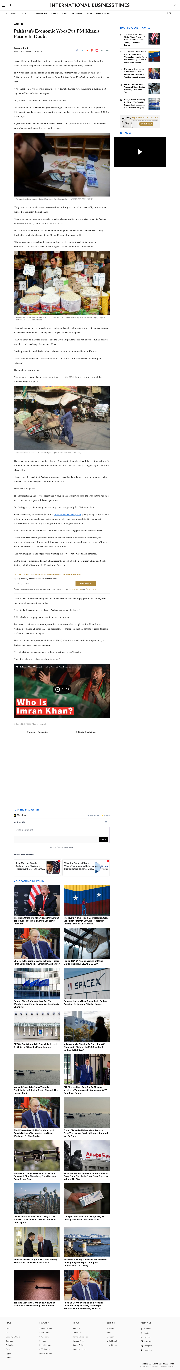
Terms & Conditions (80, 1337)
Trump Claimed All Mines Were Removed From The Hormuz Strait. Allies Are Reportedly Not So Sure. (87, 1133)
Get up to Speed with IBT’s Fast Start (144, 118)
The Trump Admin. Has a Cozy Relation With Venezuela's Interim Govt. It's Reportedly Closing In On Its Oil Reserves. (86, 921)
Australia (110, 1328)
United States (112, 1345)
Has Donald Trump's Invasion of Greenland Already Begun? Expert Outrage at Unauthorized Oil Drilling (85, 1263)
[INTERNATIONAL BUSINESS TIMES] (90, 5)
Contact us (77, 1333)
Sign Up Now (146, 124)
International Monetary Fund (67, 514)
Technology (77, 13)
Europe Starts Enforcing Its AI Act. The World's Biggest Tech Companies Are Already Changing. (36, 1004)
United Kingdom (113, 1341)
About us (76, 1328)
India (109, 1333)
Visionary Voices (45, 1328)
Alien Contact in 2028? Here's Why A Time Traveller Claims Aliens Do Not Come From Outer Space (35, 1220)
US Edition (170, 13)
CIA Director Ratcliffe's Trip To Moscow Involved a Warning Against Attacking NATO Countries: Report (85, 1090)
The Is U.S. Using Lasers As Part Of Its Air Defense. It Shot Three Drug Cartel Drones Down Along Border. (35, 1176)
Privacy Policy (91, 589)
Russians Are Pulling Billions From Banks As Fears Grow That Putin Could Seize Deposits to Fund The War (86, 1176)
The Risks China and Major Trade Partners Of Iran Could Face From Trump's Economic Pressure (36, 921)
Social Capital (44, 1333)
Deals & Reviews (103, 13)
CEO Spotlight (44, 1349)
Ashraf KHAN (22, 48)
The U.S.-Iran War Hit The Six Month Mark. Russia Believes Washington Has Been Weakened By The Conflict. (34, 1133)
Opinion (89, 13)
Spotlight (42, 1341)
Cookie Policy (78, 1345)
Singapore (111, 1337)
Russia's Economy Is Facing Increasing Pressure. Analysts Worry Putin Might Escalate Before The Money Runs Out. (83, 1306)
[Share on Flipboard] (92, 50)
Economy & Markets (38, 13)
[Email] (102, 50)
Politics (23, 13)
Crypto (65, 13)
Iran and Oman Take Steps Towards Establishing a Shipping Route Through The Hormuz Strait (36, 1090)
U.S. (5, 13)
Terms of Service (75, 589)
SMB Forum (44, 1337)
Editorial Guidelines (86, 732)
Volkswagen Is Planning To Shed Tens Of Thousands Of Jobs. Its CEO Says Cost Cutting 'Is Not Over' (84, 1047)
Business (54, 13)
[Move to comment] (107, 50)
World (13, 13)
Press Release (45, 1345)
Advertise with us (79, 1349)
